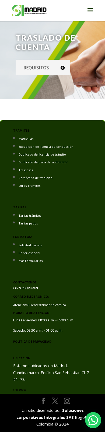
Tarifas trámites (30, 215)
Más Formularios (31, 261)
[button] (93, 420)
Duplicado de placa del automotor (43, 162)
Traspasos (26, 170)
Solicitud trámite (31, 245)
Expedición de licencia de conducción (46, 147)
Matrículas (26, 139)
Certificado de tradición (35, 178)
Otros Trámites (29, 186)
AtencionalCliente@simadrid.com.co (39, 305)
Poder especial (29, 253)
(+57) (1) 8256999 (25, 288)
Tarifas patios (28, 223)
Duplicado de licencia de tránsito (42, 154)
